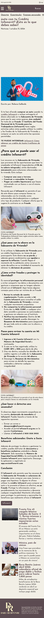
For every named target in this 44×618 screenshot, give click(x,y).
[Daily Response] (10, 10)
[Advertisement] (22, 54)
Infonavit (6, 503)
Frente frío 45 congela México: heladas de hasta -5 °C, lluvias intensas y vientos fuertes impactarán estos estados (30, 516)
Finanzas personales (32, 15)
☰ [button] (2, 9)
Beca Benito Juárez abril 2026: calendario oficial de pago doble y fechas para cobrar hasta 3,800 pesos (30, 571)
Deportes (5, 15)
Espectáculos (16, 15)
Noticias (5, 29)
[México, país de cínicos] (10, 548)
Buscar (38, 9)
